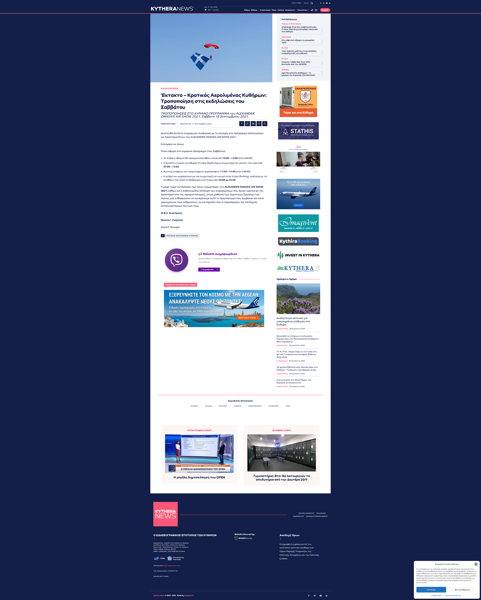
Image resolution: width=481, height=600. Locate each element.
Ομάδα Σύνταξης (168, 124)
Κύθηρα (285, 70)
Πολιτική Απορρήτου (453, 595)
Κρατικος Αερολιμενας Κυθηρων (182, 236)
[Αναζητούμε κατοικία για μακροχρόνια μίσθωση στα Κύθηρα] (298, 298)
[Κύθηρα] (165, 514)
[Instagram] (323, 3)
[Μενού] (316, 10)
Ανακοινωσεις (169, 88)
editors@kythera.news (171, 565)
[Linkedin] (329, 3)
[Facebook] (320, 3)
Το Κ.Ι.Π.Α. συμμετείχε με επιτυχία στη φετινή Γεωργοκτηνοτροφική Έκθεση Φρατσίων (297, 354)
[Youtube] (326, 3)
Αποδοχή (431, 590)
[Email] (259, 123)
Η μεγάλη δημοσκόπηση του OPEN (199, 477)
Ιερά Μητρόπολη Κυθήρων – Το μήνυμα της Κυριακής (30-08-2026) (298, 74)
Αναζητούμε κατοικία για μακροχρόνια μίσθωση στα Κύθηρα (293, 321)
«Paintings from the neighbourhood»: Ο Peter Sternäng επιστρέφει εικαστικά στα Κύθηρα (300, 29)
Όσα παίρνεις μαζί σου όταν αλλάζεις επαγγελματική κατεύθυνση (299, 52)
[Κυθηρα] (177, 8)
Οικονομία (286, 37)
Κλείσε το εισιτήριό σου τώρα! (180, 285)
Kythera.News (159, 595)
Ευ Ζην (285, 48)
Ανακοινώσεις (282, 329)
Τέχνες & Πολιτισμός (291, 24)
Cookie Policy (436, 595)
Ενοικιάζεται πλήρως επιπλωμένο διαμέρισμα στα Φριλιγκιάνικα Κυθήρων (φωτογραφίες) (297, 339)
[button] (476, 564)
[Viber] (264, 123)
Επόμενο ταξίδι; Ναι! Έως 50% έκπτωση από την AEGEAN (296, 63)
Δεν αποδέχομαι (462, 590)
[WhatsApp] (247, 123)
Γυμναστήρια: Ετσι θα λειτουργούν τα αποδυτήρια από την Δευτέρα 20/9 (282, 477)
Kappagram (189, 595)
